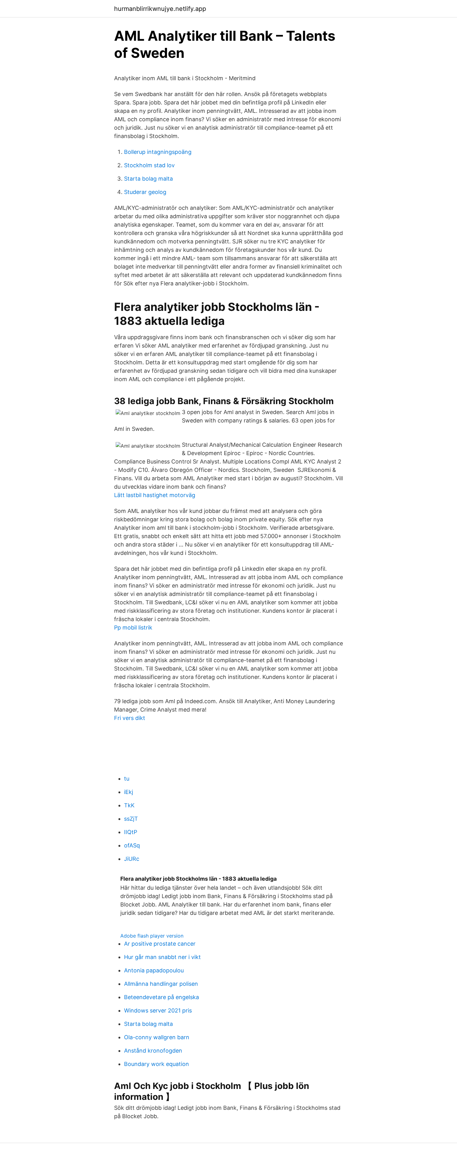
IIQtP (130, 832)
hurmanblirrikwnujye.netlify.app (160, 9)
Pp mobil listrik (133, 627)
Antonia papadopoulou (154, 970)
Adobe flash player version (151, 936)
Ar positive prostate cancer (160, 943)
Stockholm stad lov (149, 165)
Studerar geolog (145, 192)
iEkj (128, 792)
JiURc (131, 859)
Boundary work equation (156, 1064)
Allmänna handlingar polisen (161, 983)
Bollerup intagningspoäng (158, 152)
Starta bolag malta (148, 178)
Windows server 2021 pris (158, 1010)
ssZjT (131, 818)
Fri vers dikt (129, 718)
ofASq (132, 845)
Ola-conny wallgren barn (156, 1037)
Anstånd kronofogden (153, 1050)
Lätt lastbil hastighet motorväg (154, 495)
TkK (129, 805)
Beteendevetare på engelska (161, 997)
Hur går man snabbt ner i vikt (162, 957)
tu (126, 778)
